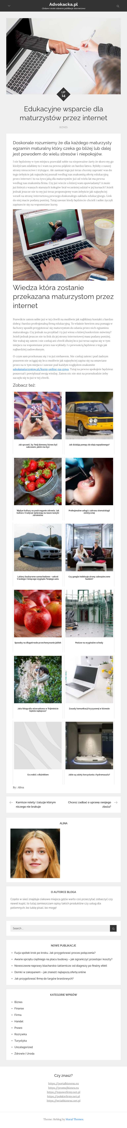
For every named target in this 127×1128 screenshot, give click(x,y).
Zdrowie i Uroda (24, 1053)
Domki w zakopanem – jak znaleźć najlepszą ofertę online (50, 972)
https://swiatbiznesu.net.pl (63, 1100)
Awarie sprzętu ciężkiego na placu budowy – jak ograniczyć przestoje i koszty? (63, 959)
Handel (18, 1021)
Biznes (63, 127)
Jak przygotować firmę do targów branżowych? (44, 978)
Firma (17, 1015)
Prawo (18, 1027)
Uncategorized (23, 1047)
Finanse (19, 1008)
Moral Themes (74, 1119)
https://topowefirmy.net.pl (63, 1092)
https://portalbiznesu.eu (63, 1083)
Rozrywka (20, 1034)
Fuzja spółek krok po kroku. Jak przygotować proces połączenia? (55, 952)
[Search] (113, 928)
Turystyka (20, 1040)
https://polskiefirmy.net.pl (63, 1096)
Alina (21, 787)
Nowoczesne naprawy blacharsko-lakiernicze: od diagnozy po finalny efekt (60, 965)
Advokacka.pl (63, 4)
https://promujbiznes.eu (63, 1087)
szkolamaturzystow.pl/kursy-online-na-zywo (41, 369)
